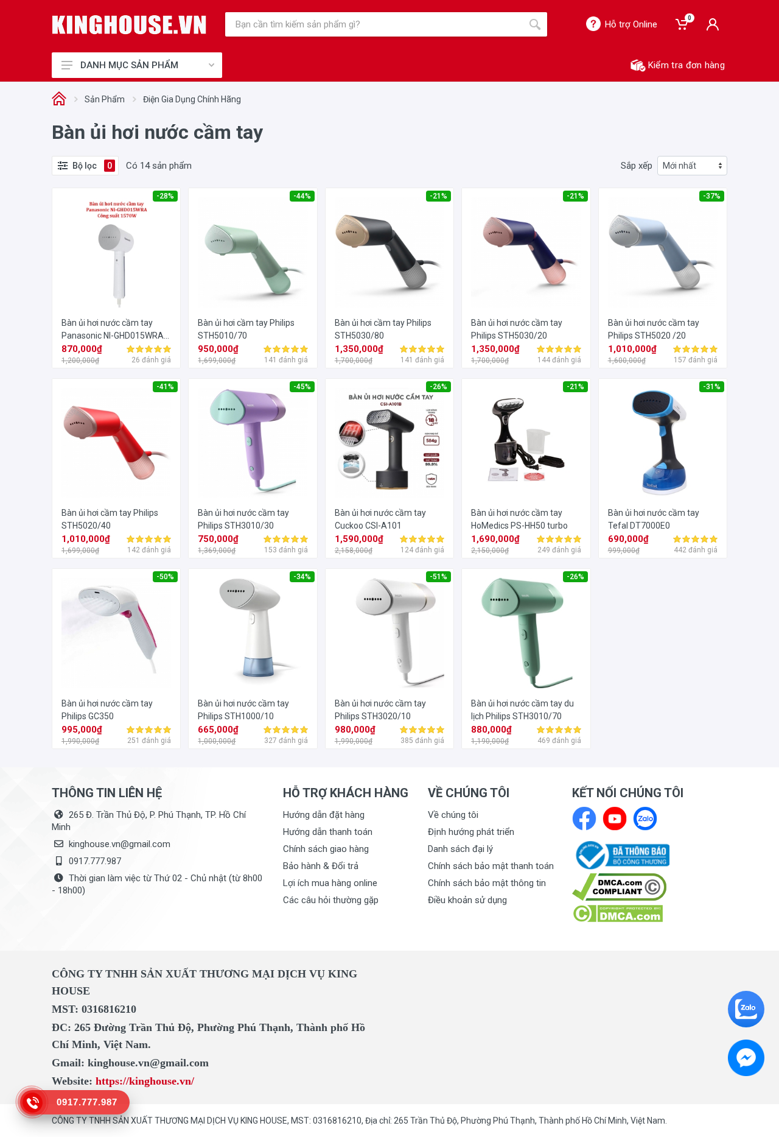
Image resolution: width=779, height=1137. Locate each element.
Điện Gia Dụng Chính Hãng (192, 99)
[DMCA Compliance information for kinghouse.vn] (649, 887)
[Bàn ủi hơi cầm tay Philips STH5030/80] (389, 252)
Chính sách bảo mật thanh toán (491, 866)
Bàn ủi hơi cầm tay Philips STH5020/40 (109, 519)
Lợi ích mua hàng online (330, 883)
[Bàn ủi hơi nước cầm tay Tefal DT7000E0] (663, 443)
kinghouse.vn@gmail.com (119, 844)
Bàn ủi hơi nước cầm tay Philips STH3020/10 (380, 710)
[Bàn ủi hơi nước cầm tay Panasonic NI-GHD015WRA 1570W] (116, 252)
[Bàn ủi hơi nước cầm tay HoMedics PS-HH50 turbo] (526, 443)
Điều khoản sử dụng (467, 900)
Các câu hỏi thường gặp (331, 900)
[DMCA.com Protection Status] (617, 912)
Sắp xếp (636, 165)
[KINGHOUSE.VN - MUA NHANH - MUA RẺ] (129, 24)
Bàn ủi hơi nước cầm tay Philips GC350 (107, 710)
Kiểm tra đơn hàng (686, 65)
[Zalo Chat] (746, 1009)
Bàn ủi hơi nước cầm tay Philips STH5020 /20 (653, 329)
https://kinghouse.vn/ (145, 1081)
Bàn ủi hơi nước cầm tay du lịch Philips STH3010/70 (522, 710)
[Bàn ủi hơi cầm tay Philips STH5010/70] (252, 252)
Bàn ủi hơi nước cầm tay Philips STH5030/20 (516, 329)
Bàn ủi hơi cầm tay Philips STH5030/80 (383, 329)
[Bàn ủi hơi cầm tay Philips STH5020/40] (116, 443)
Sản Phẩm (105, 99)
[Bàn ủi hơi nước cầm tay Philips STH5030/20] (526, 252)
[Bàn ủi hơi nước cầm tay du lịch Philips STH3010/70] (526, 633)
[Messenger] (746, 1058)
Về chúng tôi (453, 814)
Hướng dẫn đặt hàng (324, 814)
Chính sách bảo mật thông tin (487, 883)
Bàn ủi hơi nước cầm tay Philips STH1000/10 (243, 710)
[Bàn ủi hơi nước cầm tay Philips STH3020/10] (389, 633)
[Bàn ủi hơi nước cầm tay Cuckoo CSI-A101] (389, 443)
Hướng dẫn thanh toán (327, 831)
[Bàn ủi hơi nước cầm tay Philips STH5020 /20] (663, 252)
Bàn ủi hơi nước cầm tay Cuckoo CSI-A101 (380, 519)
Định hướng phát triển (471, 831)
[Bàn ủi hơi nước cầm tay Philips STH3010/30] (252, 443)
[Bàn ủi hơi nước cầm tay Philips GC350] (116, 633)
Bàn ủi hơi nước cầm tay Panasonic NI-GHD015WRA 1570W (112, 330)
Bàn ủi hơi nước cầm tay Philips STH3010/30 (243, 519)
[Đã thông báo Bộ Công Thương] (620, 854)
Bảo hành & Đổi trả (320, 866)
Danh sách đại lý (460, 848)
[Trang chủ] (59, 99)
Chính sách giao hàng (326, 848)
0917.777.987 (95, 861)
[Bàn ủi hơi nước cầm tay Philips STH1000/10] (252, 633)
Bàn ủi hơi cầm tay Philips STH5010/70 (246, 329)
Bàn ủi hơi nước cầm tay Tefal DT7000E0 (653, 519)
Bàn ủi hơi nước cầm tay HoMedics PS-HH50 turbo (519, 519)
